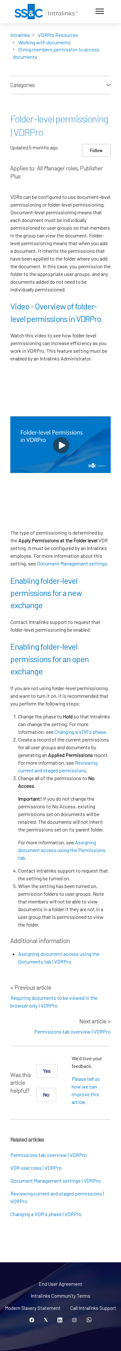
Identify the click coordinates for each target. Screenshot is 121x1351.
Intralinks (20, 35)
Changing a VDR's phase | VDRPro (46, 1214)
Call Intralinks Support (93, 1308)
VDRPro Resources (58, 35)
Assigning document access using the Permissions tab (62, 850)
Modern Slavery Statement (33, 1308)
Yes (47, 1071)
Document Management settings (72, 563)
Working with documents (44, 42)
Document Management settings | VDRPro (55, 1181)
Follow (96, 150)
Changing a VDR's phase (80, 732)
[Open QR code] (89, 1320)
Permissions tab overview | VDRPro (72, 1031)
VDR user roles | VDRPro (36, 1168)
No (46, 1094)
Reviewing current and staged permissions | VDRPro (57, 1197)
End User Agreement (60, 1284)
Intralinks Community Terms (60, 1296)
